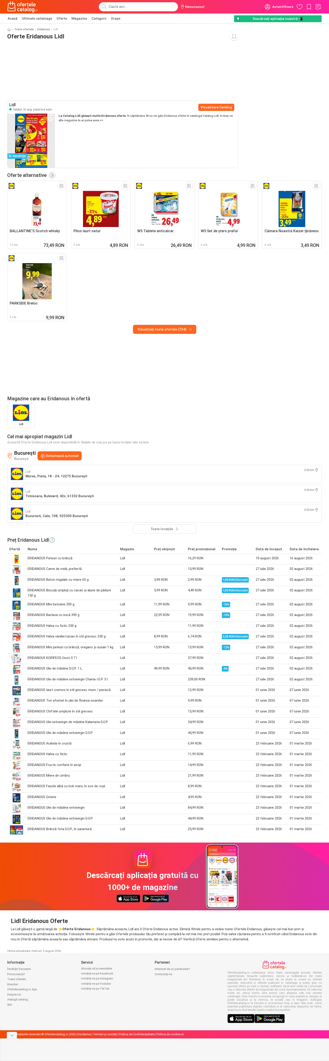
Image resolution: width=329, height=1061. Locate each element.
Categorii (99, 18)
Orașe (115, 18)
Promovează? (16, 974)
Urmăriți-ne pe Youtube (96, 983)
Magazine (79, 18)
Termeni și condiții (105, 1034)
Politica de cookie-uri (170, 1034)
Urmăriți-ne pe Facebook (97, 973)
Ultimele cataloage (37, 18)
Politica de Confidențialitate (136, 1034)
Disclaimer (84, 1034)
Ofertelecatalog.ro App (22, 989)
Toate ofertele (24, 29)
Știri (9, 1004)
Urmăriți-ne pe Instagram (97, 978)
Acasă (12, 18)
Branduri (12, 984)
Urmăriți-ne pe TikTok (95, 988)
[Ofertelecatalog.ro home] (22, 6)
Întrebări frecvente (19, 969)
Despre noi (14, 994)
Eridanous (43, 29)
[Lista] (318, 6)
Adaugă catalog (17, 999)
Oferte (62, 18)
